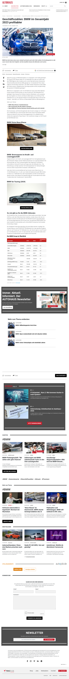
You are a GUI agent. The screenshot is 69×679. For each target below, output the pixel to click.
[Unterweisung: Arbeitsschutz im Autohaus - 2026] (16, 412)
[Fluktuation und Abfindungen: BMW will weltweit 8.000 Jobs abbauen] (57, 497)
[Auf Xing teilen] (3, 87)
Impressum (46, 675)
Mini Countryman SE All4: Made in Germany (19, 106)
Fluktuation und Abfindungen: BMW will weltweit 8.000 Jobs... (55, 510)
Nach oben (63, 664)
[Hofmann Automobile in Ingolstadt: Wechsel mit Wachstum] (12, 497)
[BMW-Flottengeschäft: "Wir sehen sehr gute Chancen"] (12, 447)
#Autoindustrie (13, 479)
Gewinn (11, 79)
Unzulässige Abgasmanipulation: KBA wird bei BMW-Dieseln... (56, 459)
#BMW (6, 439)
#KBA (53, 455)
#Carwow (10, 542)
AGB (50, 675)
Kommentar (15, 594)
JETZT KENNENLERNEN (34, 423)
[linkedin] (38, 661)
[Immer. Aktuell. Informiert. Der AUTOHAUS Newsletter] (52, 299)
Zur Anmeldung (7, 307)
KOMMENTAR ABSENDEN (35, 618)
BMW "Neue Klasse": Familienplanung (18, 104)
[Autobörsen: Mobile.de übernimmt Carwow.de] (57, 535)
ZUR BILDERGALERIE (26, 148)
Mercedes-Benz (22, 226)
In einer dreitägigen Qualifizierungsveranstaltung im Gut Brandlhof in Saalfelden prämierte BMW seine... (12, 465)
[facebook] (27, 661)
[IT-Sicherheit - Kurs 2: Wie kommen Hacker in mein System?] (16, 395)
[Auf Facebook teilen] (3, 77)
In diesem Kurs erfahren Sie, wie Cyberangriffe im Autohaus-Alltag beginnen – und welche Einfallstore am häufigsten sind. (46, 397)
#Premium (45, 479)
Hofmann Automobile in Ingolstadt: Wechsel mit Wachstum (11, 510)
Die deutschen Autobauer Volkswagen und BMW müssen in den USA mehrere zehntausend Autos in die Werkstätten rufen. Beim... (34, 465)
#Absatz (37, 479)
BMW (8, 77)
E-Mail (14, 589)
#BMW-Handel (11, 455)
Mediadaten (44, 671)
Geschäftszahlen (40, 218)
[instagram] (30, 661)
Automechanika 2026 (26, 6)
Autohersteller (17, 16)
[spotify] (41, 661)
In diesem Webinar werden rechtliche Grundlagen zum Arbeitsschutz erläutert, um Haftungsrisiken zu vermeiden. (47, 414)
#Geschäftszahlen (26, 479)
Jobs (37, 671)
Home (3, 16)
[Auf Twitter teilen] (3, 80)
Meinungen (37, 6)
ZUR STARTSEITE (61, 375)
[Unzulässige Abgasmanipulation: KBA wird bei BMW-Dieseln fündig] (57, 447)
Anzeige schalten (30, 569)
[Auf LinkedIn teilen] (3, 84)
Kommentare (8, 70)
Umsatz (14, 77)
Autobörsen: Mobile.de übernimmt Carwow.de (55, 546)
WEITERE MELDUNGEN (9, 471)
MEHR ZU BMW (7, 521)
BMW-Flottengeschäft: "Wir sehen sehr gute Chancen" (12, 459)
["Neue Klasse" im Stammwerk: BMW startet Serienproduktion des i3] (34, 497)
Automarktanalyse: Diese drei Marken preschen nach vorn (12, 547)
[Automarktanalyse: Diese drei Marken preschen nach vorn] (12, 535)
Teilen (16, 70)
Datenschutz (55, 675)
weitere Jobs (17, 569)
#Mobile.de (54, 542)
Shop (31, 671)
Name (37, 589)
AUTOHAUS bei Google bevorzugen (45, 70)
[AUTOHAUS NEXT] (11, 386)
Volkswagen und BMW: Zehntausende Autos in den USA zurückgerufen (34, 459)
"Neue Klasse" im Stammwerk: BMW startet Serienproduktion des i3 (33, 510)
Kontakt (53, 671)
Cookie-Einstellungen (63, 675)
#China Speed (33, 542)
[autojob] (61, 563)
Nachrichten (14, 6)
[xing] (34, 661)
